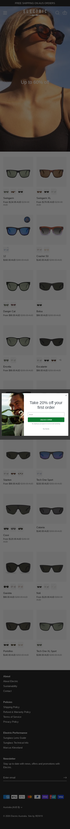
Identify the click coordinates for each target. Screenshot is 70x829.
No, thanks (46, 429)
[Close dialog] (66, 395)
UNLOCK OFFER (46, 419)
